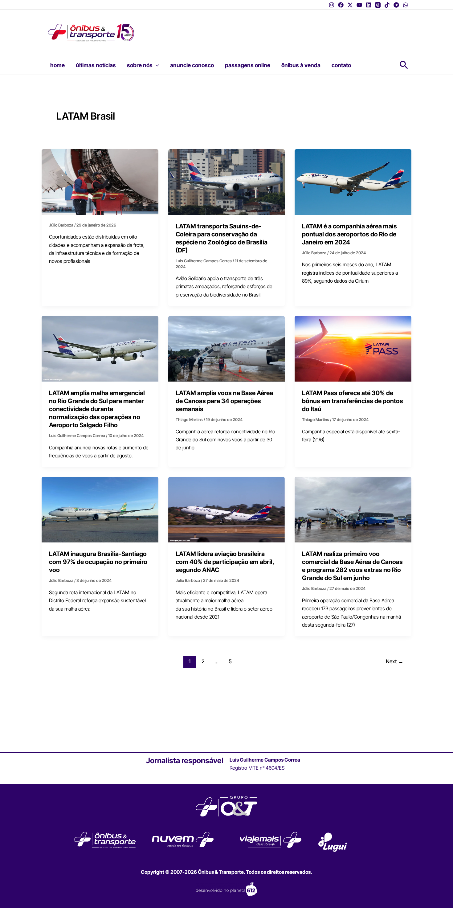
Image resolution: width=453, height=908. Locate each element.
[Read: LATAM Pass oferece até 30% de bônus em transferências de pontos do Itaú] (353, 348)
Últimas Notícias (96, 65)
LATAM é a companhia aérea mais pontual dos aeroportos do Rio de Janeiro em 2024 (349, 234)
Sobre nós (140, 65)
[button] (156, 65)
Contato (341, 65)
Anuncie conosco (192, 65)
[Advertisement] (262, 28)
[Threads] (378, 5)
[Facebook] (341, 5)
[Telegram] (396, 5)
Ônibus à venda (300, 65)
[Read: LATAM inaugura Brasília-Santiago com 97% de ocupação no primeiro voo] (100, 509)
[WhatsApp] (405, 5)
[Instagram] (331, 5)
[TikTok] (387, 5)
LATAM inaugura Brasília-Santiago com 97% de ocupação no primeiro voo (98, 562)
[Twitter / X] (350, 5)
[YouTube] (359, 5)
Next (394, 661)
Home (57, 65)
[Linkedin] (368, 5)
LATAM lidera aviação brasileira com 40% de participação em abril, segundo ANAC (225, 562)
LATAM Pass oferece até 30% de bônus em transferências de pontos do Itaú (352, 401)
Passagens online (247, 65)
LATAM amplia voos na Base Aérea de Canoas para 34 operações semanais (224, 401)
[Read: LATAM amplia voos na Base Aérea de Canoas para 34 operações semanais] (226, 348)
